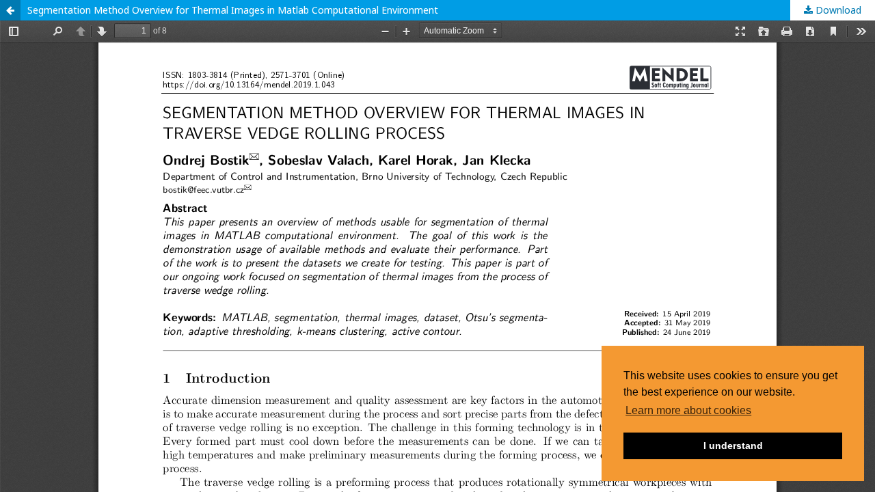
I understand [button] (733, 445)
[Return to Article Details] (10, 10)
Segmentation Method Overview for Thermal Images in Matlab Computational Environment (232, 9)
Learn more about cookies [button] (688, 410)
